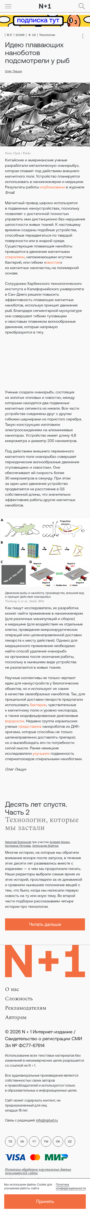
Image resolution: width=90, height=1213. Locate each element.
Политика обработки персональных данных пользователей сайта (38, 1171)
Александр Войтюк (45, 845)
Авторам (16, 1017)
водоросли (14, 721)
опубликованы (52, 187)
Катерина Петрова (18, 845)
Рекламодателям (25, 1008)
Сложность (19, 998)
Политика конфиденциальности (71, 1186)
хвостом (53, 262)
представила (29, 726)
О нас (12, 989)
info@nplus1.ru (47, 1120)
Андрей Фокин (60, 842)
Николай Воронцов (18, 842)
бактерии (38, 705)
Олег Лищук (13, 71)
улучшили (41, 753)
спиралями (14, 257)
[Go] (8, 6)
